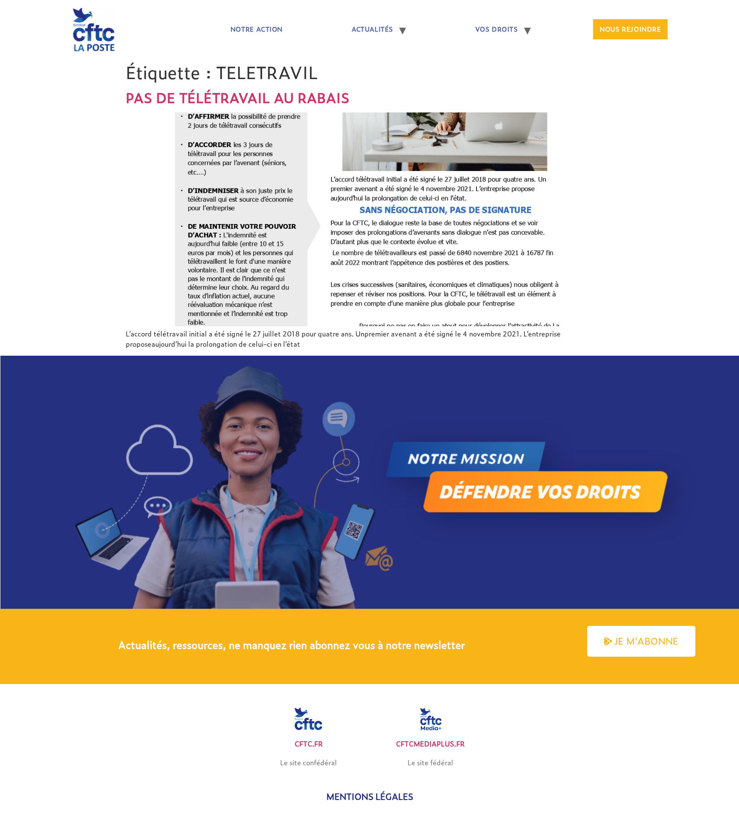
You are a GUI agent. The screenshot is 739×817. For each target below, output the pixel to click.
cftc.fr (309, 744)
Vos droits (496, 29)
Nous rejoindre (630, 29)
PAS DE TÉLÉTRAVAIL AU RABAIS (237, 97)
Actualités (372, 29)
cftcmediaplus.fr (430, 744)
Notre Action (257, 29)
